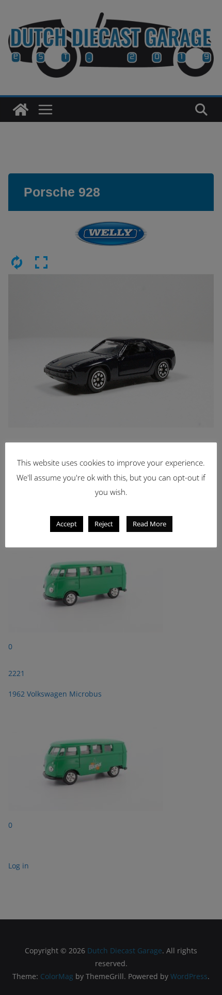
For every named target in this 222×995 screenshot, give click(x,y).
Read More (149, 523)
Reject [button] (103, 523)
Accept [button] (66, 523)
